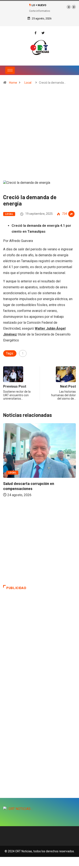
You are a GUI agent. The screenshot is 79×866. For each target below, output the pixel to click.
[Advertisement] (39, 134)
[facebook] (35, 33)
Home (13, 82)
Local (27, 82)
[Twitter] (43, 33)
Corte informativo (39, 10)
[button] (69, 7)
